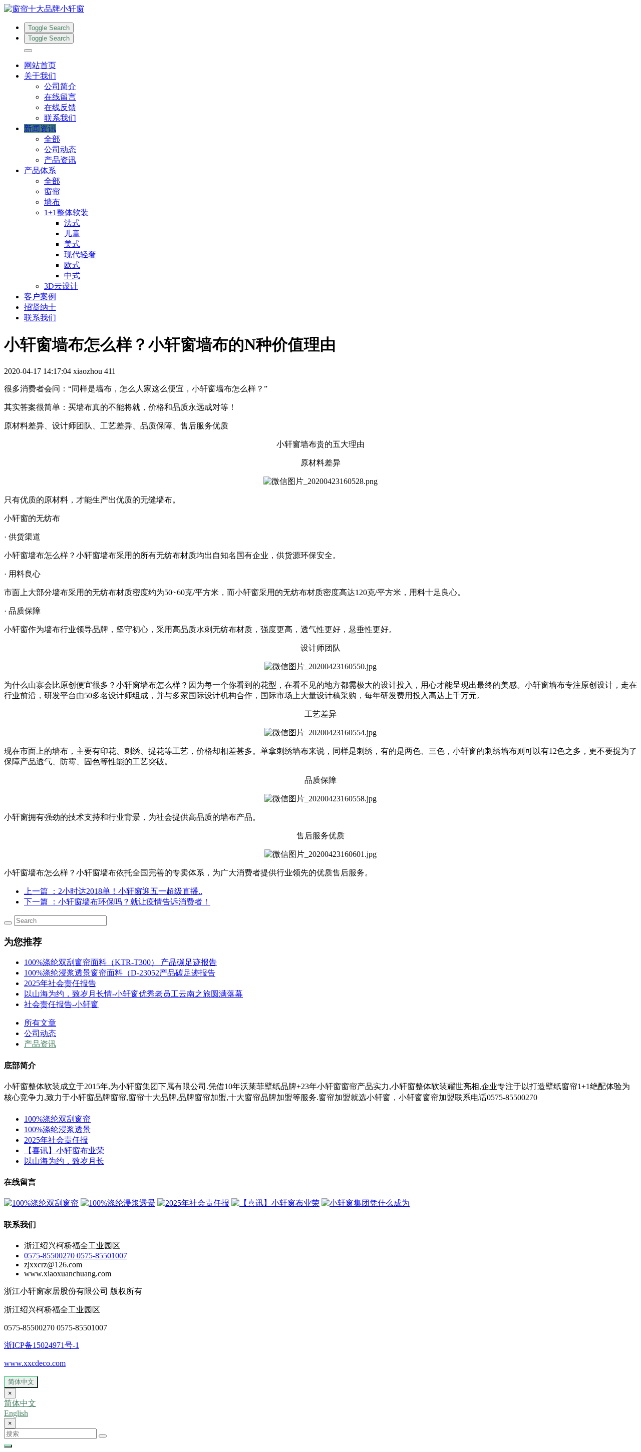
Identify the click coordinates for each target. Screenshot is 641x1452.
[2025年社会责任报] (193, 1203)
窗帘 (52, 191)
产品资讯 (60, 160)
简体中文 (21, 1381)
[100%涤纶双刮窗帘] (41, 1203)
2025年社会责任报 (56, 1140)
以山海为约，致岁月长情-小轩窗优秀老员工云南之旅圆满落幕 (133, 994)
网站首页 (40, 65)
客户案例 (40, 296)
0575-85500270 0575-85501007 (75, 1255)
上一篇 (113, 891)
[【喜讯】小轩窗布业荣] (275, 1203)
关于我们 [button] (40, 76)
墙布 (52, 202)
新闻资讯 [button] (40, 128)
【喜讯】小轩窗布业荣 (64, 1150)
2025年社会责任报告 (60, 983)
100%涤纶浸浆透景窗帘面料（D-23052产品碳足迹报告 (119, 973)
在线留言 (60, 97)
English (16, 1413)
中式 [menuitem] (72, 275)
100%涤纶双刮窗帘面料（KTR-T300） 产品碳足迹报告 (120, 962)
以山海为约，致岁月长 (64, 1161)
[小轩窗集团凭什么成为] (366, 1203)
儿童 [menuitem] (72, 233)
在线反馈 (60, 107)
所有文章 (40, 1023)
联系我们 (60, 118)
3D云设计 (61, 286)
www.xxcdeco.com (35, 1363)
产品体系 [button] (40, 170)
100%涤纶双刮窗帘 (57, 1119)
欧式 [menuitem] (72, 265)
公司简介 (60, 86)
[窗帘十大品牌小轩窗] (320, 9)
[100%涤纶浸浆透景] (118, 1203)
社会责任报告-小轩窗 (61, 1004)
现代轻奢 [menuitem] (80, 254)
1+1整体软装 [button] (66, 212)
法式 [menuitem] (72, 223)
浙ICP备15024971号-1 (41, 1345)
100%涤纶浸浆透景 (57, 1129)
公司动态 (60, 149)
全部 (52, 139)
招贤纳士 (40, 307)
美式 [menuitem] (72, 244)
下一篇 (117, 901)
